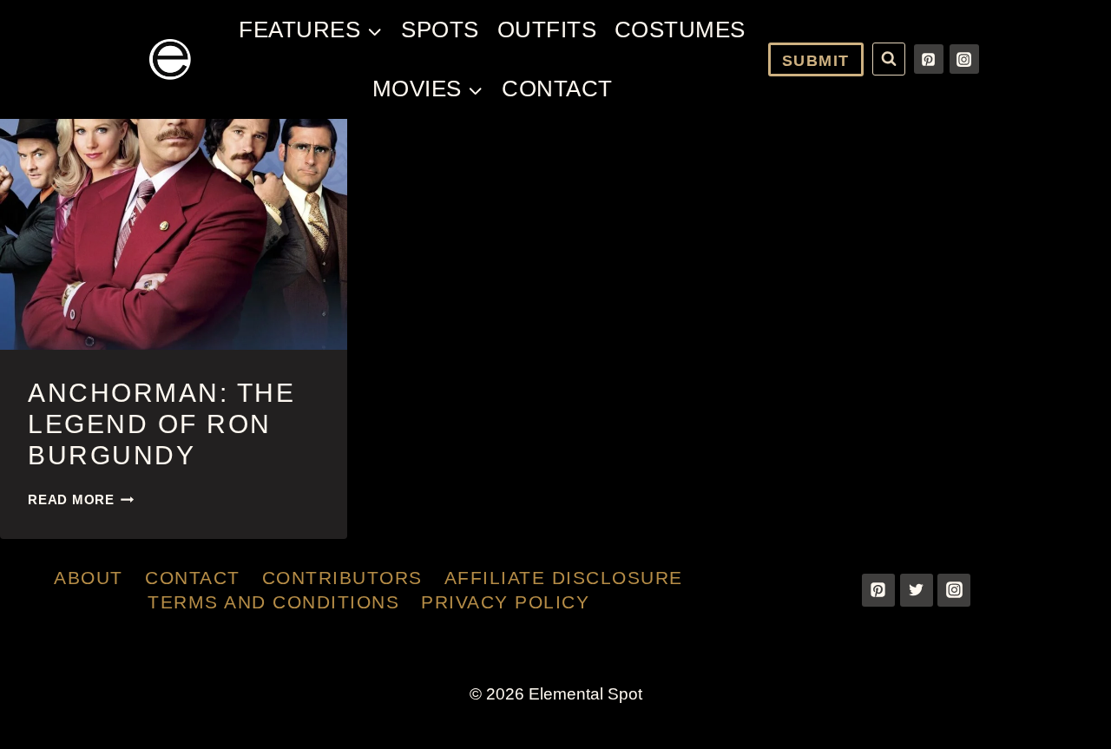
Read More (81, 499)
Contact (557, 89)
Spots (440, 29)
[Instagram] (964, 59)
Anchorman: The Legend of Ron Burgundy (161, 424)
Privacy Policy (505, 602)
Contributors (342, 578)
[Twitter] (916, 590)
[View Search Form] (888, 59)
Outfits (547, 29)
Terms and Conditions (273, 602)
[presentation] (173, 235)
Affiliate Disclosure (563, 578)
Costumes (680, 29)
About (88, 578)
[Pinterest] (928, 59)
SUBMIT (816, 60)
